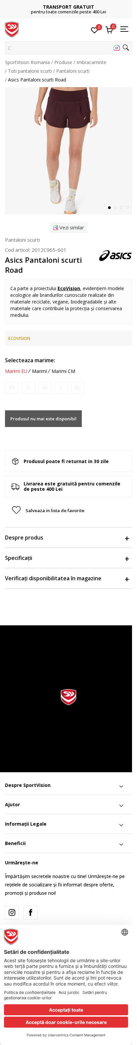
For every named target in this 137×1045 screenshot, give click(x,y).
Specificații (18, 558)
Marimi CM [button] (63, 371)
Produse (63, 62)
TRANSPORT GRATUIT (68, 6)
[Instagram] (12, 912)
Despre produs (24, 537)
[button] (68, 47)
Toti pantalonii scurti (30, 71)
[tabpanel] (68, 151)
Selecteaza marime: (30, 360)
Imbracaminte (91, 62)
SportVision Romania (27, 62)
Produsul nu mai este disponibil (43, 419)
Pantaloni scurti (72, 71)
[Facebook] (30, 912)
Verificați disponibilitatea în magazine (53, 578)
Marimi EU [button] (16, 371)
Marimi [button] (39, 371)
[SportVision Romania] (12, 29)
